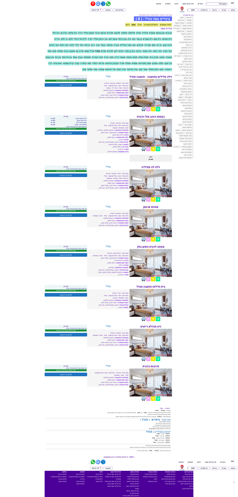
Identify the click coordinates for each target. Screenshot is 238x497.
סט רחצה (188, 133)
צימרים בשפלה (152, 481)
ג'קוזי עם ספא (186, 61)
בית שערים (148, 39)
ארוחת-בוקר (187, 39)
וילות (176, 4)
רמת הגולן (125, 86)
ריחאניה (168, 69)
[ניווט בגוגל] (148, 109)
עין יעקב (168, 63)
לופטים (168, 4)
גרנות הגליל (98, 39)
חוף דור (147, 45)
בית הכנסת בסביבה (185, 42)
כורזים (87, 45)
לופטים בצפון (80, 484)
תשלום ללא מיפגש (185, 158)
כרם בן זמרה (129, 51)
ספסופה (87, 57)
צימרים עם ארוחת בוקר (168, 479)
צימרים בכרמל (134, 484)
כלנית (71, 45)
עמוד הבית (169, 15)
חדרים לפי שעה (188, 4)
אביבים (168, 33)
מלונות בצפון (62, 481)
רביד (50, 63)
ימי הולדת (181, 20)
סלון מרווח (179, 133)
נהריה (106, 57)
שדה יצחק (121, 69)
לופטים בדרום (80, 474)
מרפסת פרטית (186, 127)
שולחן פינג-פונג (186, 152)
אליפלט (131, 33)
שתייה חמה (187, 155)
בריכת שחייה (187, 56)
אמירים (110, 33)
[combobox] (216, 4)
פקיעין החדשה (112, 63)
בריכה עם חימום (186, 50)
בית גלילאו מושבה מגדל (150, 287)
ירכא (93, 45)
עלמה (161, 63)
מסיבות (189, 23)
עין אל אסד (67, 57)
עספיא (134, 63)
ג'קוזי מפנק (187, 59)
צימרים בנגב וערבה (187, 489)
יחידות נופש (117, 253)
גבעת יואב (112, 39)
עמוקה (155, 63)
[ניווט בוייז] (143, 109)
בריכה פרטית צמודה (185, 53)
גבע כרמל (122, 39)
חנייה (176, 75)
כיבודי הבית (187, 83)
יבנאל (103, 45)
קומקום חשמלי (186, 147)
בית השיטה (167, 39)
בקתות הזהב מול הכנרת (151, 117)
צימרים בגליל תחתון (133, 481)
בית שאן (157, 39)
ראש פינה (57, 63)
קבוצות (189, 31)
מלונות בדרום (62, 474)
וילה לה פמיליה (150, 167)
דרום (128, 24)
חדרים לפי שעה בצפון (114, 486)
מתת (111, 57)
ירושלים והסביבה (151, 24)
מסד (50, 51)
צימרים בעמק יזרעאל (132, 491)
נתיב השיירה (97, 57)
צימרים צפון (155, 15)
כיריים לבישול (186, 86)
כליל (77, 45)
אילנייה (145, 33)
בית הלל (56, 33)
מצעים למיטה (187, 122)
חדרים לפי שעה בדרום (114, 474)
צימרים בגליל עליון (133, 479)
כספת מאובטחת (186, 92)
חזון (134, 45)
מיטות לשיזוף (187, 105)
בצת (134, 39)
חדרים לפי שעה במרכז (114, 484)
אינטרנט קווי (187, 37)
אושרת (152, 33)
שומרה (101, 69)
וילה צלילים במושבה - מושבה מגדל (151, 77)
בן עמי (139, 39)
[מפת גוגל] (153, 109)
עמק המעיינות (144, 63)
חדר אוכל (188, 64)
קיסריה (83, 63)
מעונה (162, 57)
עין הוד (58, 57)
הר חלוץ (64, 39)
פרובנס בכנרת (151, 366)
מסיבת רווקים (187, 26)
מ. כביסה (188, 94)
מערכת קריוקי (187, 119)
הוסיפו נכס (119, 10)
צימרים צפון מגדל (144, 15)
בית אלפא (72, 33)
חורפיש (139, 45)
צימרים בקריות (134, 493)
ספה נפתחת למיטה (185, 136)
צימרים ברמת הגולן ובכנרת (131, 496)
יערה (98, 45)
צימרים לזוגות (171, 474)
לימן (116, 51)
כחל (82, 45)
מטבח (180, 97)
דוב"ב (90, 39)
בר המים (188, 45)
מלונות (158, 4)
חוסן (154, 45)
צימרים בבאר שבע (187, 477)
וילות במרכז (99, 479)
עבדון (80, 57)
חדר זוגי (179, 64)
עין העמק (49, 57)
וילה (119, 293)
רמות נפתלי (153, 69)
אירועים (188, 17)
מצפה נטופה (132, 57)
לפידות (110, 51)
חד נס (159, 45)
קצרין (76, 63)
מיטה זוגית (181, 100)
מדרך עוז (80, 51)
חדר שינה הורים (186, 75)
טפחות (110, 45)
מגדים (103, 51)
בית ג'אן (63, 33)
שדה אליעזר (132, 69)
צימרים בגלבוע (134, 474)
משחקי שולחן (186, 130)
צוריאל (101, 63)
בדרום (214, 10)
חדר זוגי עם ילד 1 (185, 70)
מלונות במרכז (62, 479)
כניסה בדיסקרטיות (185, 89)
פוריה (121, 63)
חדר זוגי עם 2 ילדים (185, 67)
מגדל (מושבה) (112, 86)
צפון (134, 24)
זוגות (181, 17)
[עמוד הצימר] (158, 109)
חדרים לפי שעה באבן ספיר (113, 481)
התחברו (108, 10)
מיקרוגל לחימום (186, 111)
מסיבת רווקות (179, 23)
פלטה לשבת (187, 144)
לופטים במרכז (80, 481)
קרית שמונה (68, 63)
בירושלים (204, 10)
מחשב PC (188, 97)
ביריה (80, 33)
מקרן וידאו (188, 125)
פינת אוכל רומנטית (185, 138)
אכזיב (138, 33)
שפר (84, 69)
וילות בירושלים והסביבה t (95, 477)
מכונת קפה (187, 114)
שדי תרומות (110, 69)
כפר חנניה (167, 51)
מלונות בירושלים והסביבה (58, 477)
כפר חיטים (54, 45)
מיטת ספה (188, 108)
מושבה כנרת (69, 51)
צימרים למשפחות (169, 477)
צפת (89, 63)
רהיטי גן (176, 147)
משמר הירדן (119, 57)
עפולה (128, 63)
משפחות (177, 26)
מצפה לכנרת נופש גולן (150, 247)
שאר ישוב (143, 69)
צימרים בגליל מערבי (133, 477)
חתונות (189, 20)
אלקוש (117, 33)
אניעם (103, 33)
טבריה (116, 45)
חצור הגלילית (126, 45)
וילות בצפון (99, 481)
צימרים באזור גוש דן (151, 474)
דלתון (70, 39)
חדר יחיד (188, 72)
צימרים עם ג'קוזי (170, 484)
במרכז (224, 10)
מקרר (180, 125)
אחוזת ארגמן (150, 207)
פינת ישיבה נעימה (185, 141)
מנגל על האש (187, 116)
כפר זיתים (64, 45)
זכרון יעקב (167, 45)
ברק (129, 39)
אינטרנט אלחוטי (186, 34)
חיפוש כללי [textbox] (222, 4)
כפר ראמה (157, 51)
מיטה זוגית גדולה (186, 103)
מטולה (60, 51)
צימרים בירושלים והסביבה (185, 481)
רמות (161, 69)
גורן (106, 39)
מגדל (97, 51)
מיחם (189, 100)
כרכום (139, 51)
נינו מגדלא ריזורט (150, 327)
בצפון (233, 10)
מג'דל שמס (89, 51)
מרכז (140, 24)
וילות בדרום (99, 474)
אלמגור (124, 33)
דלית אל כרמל (80, 39)
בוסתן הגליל (88, 33)
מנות (54, 51)
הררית (57, 39)
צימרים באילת (189, 474)
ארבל (97, 33)
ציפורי (95, 63)
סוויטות (112, 83)
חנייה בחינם (187, 78)
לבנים (121, 51)
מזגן (181, 94)
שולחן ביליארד (186, 149)
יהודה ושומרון (165, 24)
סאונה (177, 130)
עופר (75, 57)
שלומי (90, 69)
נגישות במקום (186, 28)
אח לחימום (180, 31)
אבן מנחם (160, 33)
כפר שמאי (147, 51)
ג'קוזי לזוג (177, 56)
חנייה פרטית (187, 81)
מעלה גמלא (143, 57)
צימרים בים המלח (188, 479)
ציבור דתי (176, 28)
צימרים (200, 4)
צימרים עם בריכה (170, 481)
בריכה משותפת (186, 48)
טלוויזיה (178, 81)
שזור (95, 69)
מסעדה (168, 57)
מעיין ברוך (154, 57)
